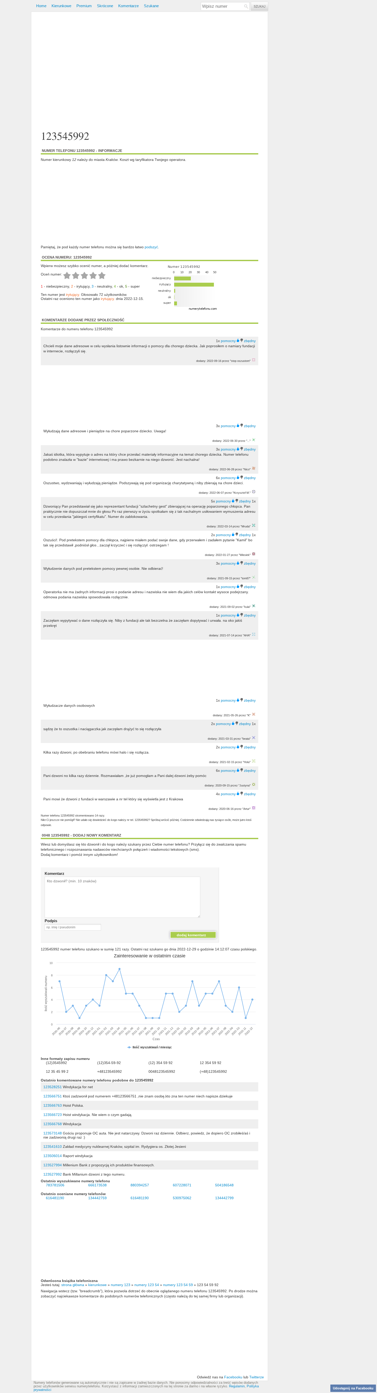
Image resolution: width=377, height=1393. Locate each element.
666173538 (97, 1185)
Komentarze (128, 6)
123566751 (52, 1096)
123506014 (52, 1156)
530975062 (182, 1198)
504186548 (224, 1185)
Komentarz (54, 873)
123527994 (52, 1165)
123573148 (52, 1133)
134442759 (97, 1198)
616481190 (55, 1198)
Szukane (151, 6)
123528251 (52, 1087)
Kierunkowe (61, 6)
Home (41, 6)
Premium (84, 6)
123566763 (52, 1105)
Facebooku (233, 1377)
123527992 (52, 1174)
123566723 (52, 1115)
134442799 (224, 1198)
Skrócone (105, 6)
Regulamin (237, 1386)
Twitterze (256, 1377)
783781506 (55, 1185)
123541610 (52, 1146)
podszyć (151, 247)
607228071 (182, 1185)
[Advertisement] (149, 71)
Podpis (51, 921)
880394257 (140, 1185)
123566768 (52, 1124)
